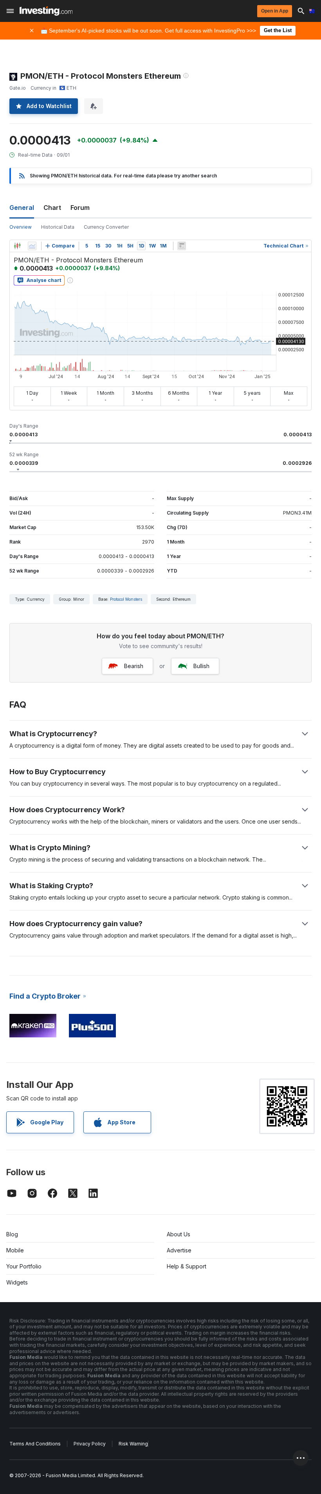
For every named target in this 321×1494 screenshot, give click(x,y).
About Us (178, 1234)
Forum (80, 207)
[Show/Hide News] (181, 246)
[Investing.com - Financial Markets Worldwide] (46, 11)
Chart (52, 207)
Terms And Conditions (35, 1444)
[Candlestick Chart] (17, 246)
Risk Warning (133, 1444)
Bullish (201, 666)
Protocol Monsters (126, 599)
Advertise (179, 1250)
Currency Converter (106, 227)
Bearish (133, 666)
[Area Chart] (32, 246)
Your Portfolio (23, 1266)
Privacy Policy (90, 1444)
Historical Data (57, 227)
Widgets (17, 1282)
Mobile (15, 1250)
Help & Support (186, 1266)
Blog (12, 1234)
